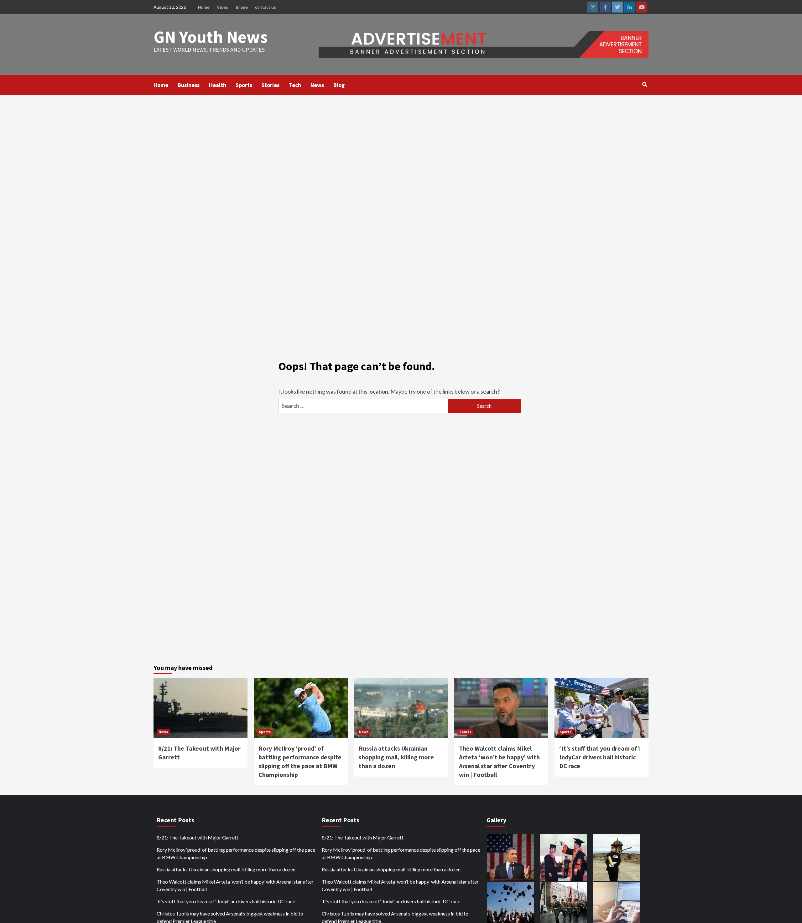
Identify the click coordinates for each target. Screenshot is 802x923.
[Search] (644, 84)
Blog (339, 85)
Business (189, 85)
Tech (295, 85)
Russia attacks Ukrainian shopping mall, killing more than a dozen (396, 757)
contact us (265, 7)
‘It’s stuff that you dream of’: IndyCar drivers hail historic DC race (600, 757)
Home (204, 7)
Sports (244, 85)
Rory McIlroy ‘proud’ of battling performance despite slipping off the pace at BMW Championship (236, 853)
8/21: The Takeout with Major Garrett (197, 837)
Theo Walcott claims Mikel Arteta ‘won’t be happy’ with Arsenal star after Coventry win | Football (235, 885)
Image (242, 7)
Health (217, 85)
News (317, 85)
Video (222, 7)
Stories (270, 85)
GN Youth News (211, 37)
